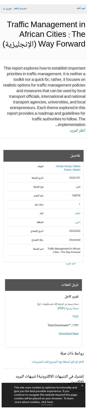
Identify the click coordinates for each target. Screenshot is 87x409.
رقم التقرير (39, 196)
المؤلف (40, 166)
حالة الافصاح (38, 240)
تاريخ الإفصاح (37, 231)
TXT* (75, 317)
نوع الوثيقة (38, 187)
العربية (9, 9)
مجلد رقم (39, 204)
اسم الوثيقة (38, 249)
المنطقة (40, 222)
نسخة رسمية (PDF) (68, 308)
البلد (42, 213)
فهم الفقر (81, 8)
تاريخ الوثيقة (38, 178)
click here (47, 402)
